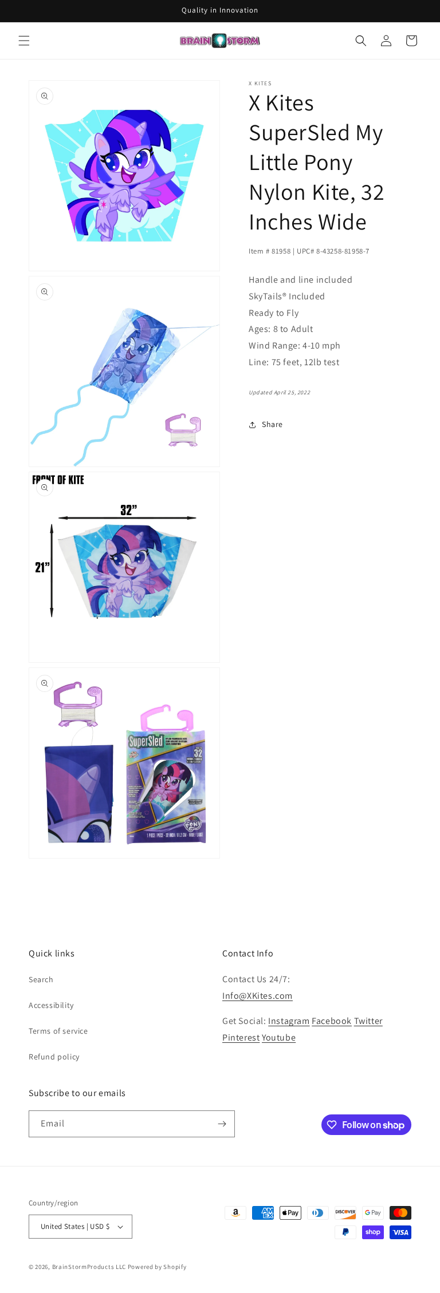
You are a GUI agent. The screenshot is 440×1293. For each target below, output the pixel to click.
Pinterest (241, 1037)
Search (41, 979)
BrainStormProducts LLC (89, 1267)
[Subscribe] (221, 1123)
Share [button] (272, 424)
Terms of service (58, 1031)
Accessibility (51, 1005)
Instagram (288, 1021)
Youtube (279, 1037)
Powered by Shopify (157, 1267)
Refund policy (54, 1056)
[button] (24, 40)
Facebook (332, 1021)
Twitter (368, 1021)
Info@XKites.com (257, 996)
